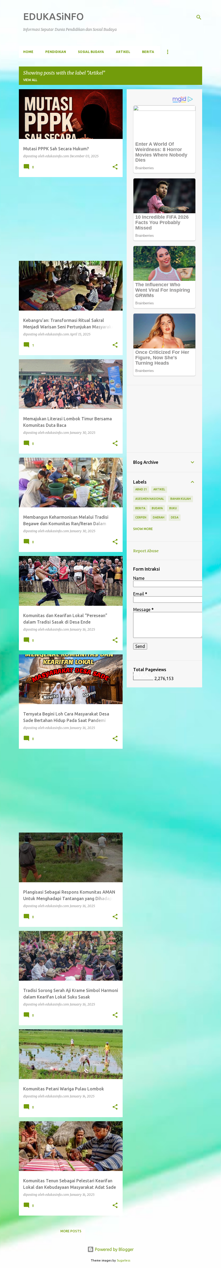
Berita (148, 52)
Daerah (158, 517)
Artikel (123, 52)
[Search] (199, 17)
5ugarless (123, 1260)
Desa (174, 517)
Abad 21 (141, 489)
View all (30, 80)
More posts (70, 1231)
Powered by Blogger (114, 1249)
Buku (173, 508)
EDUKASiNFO (53, 16)
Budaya (157, 508)
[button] (115, 167)
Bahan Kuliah (180, 498)
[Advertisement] (69, 219)
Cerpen (140, 517)
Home (28, 52)
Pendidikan (55, 52)
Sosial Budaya (91, 52)
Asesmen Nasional (149, 498)
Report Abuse (145, 550)
